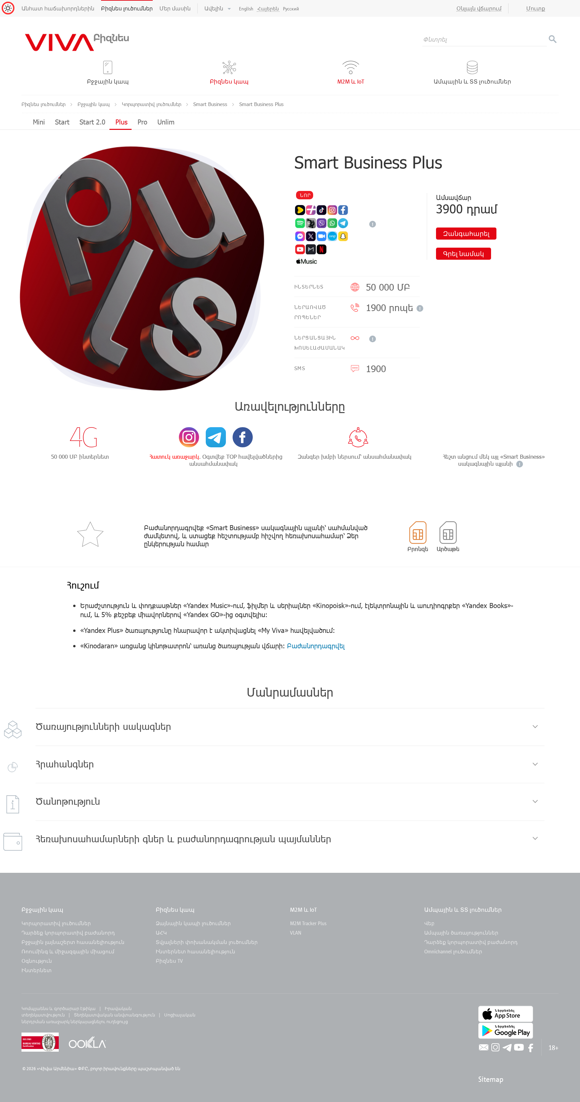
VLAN (295, 933)
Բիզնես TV (169, 961)
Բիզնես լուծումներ (127, 8)
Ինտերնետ (36, 970)
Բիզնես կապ (175, 909)
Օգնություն (36, 961)
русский (291, 8)
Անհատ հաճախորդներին (57, 8)
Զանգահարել (466, 233)
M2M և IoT (303, 909)
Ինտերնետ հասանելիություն (195, 951)
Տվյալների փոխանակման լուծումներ (207, 942)
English (246, 8)
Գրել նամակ (463, 253)
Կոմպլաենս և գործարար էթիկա (58, 1008)
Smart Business (211, 104)
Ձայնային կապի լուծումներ (193, 923)
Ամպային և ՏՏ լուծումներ (463, 909)
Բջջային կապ (94, 104)
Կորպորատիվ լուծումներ (152, 104)
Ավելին (214, 8)
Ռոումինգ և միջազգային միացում (67, 951)
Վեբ (429, 923)
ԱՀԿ (161, 933)
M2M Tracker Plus (308, 923)
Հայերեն (268, 8)
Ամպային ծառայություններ (461, 933)
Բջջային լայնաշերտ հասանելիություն (73, 942)
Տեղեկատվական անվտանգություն (114, 1014)
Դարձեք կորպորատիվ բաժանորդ (68, 933)
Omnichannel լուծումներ (453, 951)
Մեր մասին (175, 8)
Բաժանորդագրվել (316, 645)
